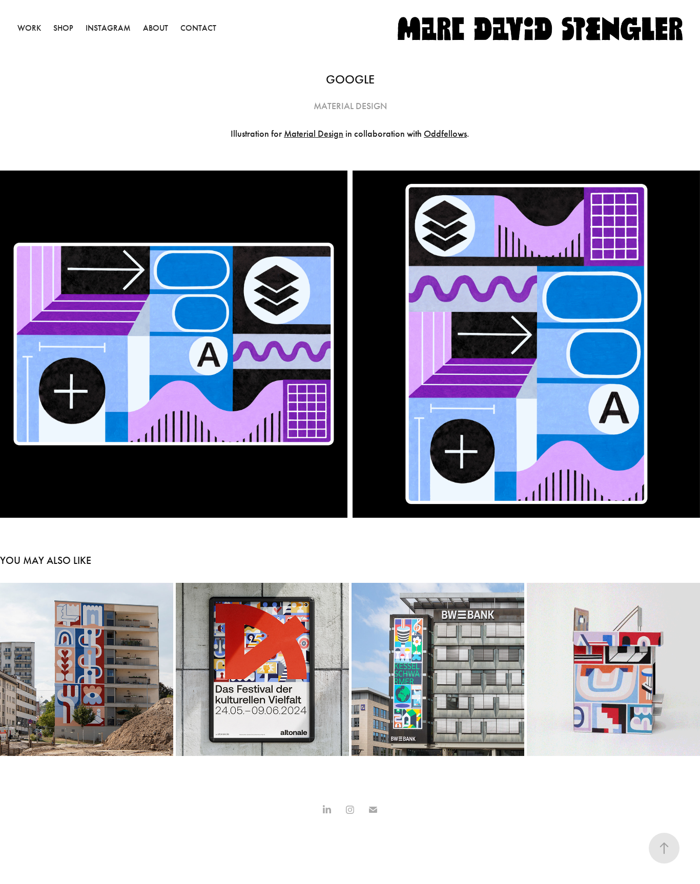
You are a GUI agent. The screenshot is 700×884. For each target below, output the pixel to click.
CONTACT (198, 28)
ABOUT (155, 28)
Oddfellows (445, 133)
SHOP (63, 28)
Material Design (313, 133)
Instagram (108, 28)
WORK (29, 28)
